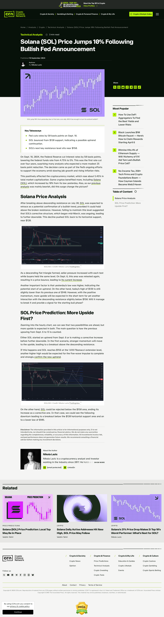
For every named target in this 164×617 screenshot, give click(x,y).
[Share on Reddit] (123, 87)
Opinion (72, 566)
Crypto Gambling (150, 566)
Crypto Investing (101, 570)
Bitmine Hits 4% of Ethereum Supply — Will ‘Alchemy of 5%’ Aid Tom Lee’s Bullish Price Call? (129, 157)
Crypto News (74, 561)
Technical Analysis (56, 27)
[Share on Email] (135, 87)
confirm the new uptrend (47, 357)
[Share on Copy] (139, 87)
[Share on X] (114, 87)
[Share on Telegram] (131, 87)
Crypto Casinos (149, 561)
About (64, 585)
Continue (18, 612)
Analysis (32, 27)
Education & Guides (126, 561)
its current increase (71, 279)
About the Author (50, 450)
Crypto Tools (99, 575)
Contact (73, 585)
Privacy (82, 585)
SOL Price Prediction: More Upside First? (128, 204)
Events (121, 570)
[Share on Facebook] (127, 87)
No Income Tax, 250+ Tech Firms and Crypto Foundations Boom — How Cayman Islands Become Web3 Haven (130, 178)
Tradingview (75, 267)
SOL (82, 203)
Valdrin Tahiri (8, 537)
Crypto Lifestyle (124, 566)
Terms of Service (95, 585)
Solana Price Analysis (125, 198)
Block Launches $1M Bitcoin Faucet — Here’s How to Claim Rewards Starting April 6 (131, 137)
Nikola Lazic (37, 65)
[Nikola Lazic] (30, 459)
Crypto (42, 27)
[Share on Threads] (118, 87)
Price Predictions (11, 526)
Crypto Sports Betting (152, 570)
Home (23, 27)
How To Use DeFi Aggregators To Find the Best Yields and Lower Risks (129, 119)
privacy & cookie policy (19, 606)
